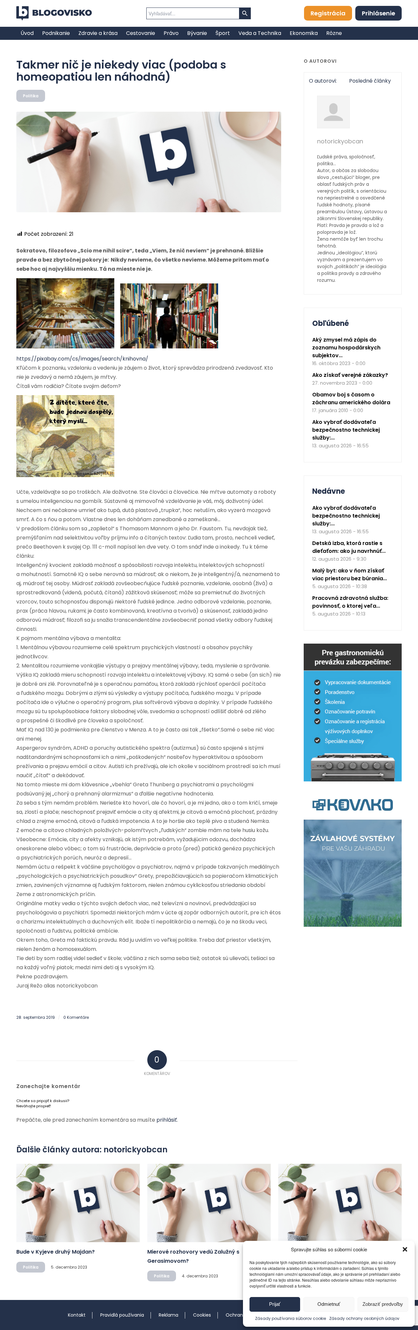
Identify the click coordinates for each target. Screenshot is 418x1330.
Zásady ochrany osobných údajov (364, 1318)
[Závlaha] (353, 925)
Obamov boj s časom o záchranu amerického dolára (351, 398)
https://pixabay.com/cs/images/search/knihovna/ (82, 358)
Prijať (275, 1304)
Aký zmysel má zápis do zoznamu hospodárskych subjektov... (346, 347)
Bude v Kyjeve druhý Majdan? (55, 1252)
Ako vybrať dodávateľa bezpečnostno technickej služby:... (346, 429)
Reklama (168, 1315)
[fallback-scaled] (148, 162)
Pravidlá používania (122, 1315)
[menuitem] (27, 33)
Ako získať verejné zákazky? (350, 375)
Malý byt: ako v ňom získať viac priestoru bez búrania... (349, 574)
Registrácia (328, 13)
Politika (31, 96)
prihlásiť (166, 1120)
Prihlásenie (378, 13)
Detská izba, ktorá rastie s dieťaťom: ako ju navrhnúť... (349, 547)
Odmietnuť (328, 1304)
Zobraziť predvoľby (382, 1304)
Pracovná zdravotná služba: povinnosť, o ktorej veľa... (350, 602)
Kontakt (77, 1315)
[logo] (54, 13)
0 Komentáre (76, 1017)
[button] (405, 1249)
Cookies (202, 1315)
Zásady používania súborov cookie (290, 1318)
